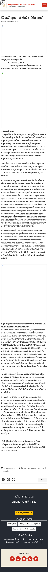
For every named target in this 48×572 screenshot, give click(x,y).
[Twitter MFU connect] (18, 558)
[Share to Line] (9, 479)
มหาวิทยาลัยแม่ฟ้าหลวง (12, 539)
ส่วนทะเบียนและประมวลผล (33, 539)
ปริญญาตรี (12, 523)
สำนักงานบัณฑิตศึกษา (14, 542)
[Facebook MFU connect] (12, 558)
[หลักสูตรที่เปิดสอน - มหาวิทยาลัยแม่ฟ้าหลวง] (18, 5)
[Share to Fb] (4, 479)
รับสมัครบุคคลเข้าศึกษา (24, 512)
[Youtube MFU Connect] (24, 558)
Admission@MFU (9, 447)
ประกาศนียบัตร (30, 529)
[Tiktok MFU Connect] (35, 558)
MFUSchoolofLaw (9, 450)
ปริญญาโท (36, 523)
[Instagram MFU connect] (29, 558)
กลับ (42, 480)
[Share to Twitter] (14, 479)
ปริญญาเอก (17, 529)
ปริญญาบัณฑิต (24, 523)
